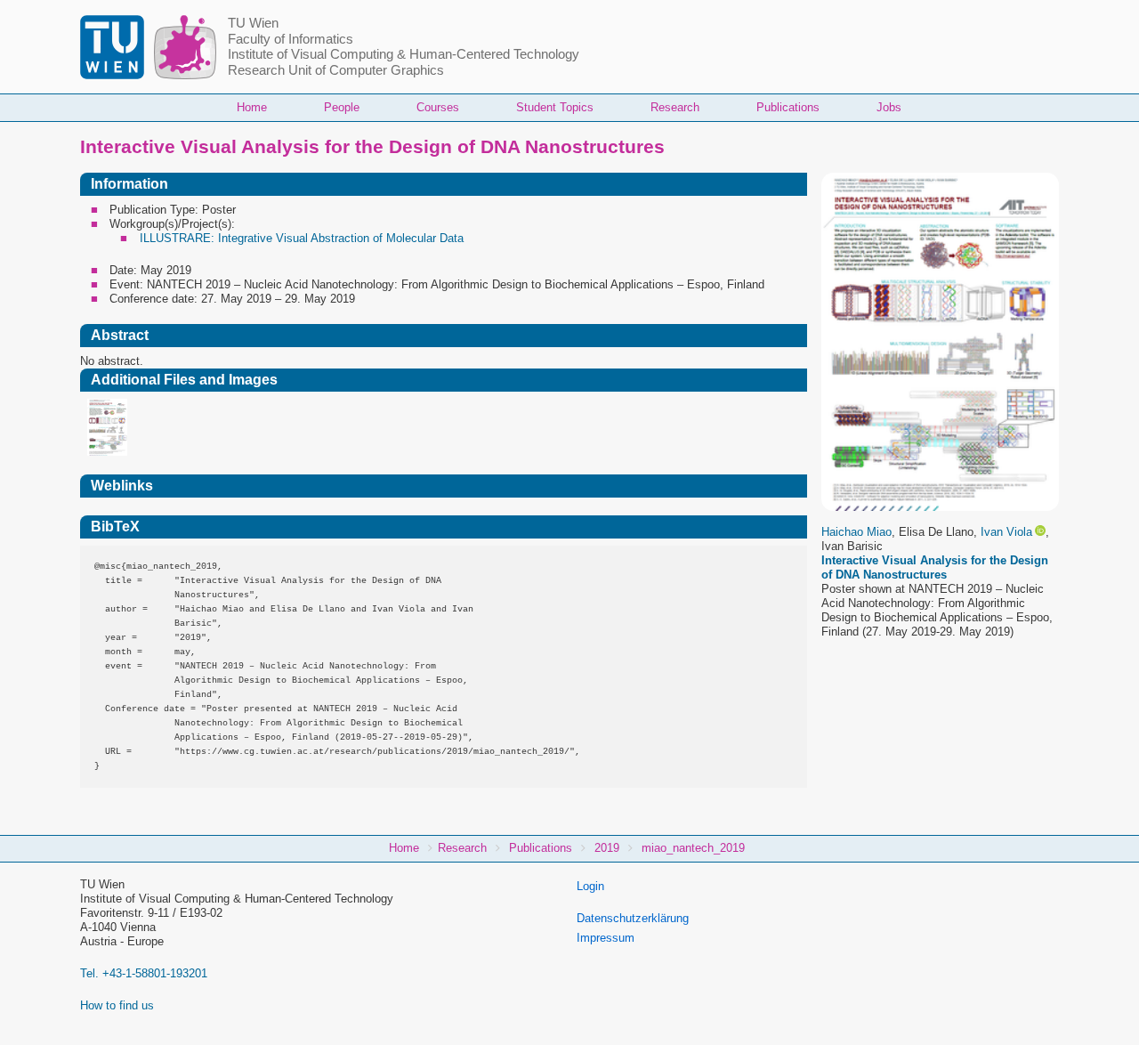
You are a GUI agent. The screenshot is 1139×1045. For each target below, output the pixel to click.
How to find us (117, 1005)
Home (252, 107)
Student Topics (555, 107)
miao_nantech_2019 (693, 848)
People (341, 107)
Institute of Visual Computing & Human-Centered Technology (403, 54)
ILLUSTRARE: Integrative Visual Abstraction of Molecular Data (302, 238)
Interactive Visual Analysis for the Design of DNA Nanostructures (934, 567)
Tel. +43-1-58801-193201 (143, 973)
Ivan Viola (1006, 532)
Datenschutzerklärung (633, 918)
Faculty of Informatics (290, 39)
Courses (437, 107)
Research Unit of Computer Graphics (336, 70)
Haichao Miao (856, 532)
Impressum (605, 937)
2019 (606, 848)
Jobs (888, 107)
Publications (788, 107)
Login (590, 886)
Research (674, 107)
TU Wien (253, 23)
